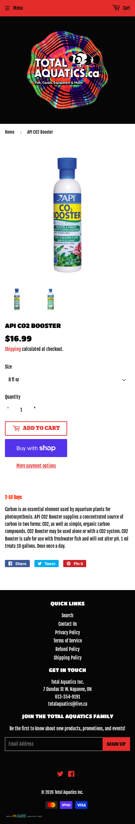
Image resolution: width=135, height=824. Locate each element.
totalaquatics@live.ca (67, 704)
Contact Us (67, 624)
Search (67, 615)
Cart (126, 8)
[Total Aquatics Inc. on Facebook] (71, 774)
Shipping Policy (68, 658)
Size (8, 367)
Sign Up (116, 744)
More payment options (36, 466)
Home (9, 132)
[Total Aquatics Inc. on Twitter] (60, 774)
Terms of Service (67, 640)
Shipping (13, 349)
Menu (18, 8)
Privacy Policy (67, 632)
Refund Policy (67, 649)
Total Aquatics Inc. (69, 792)
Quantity (12, 397)
